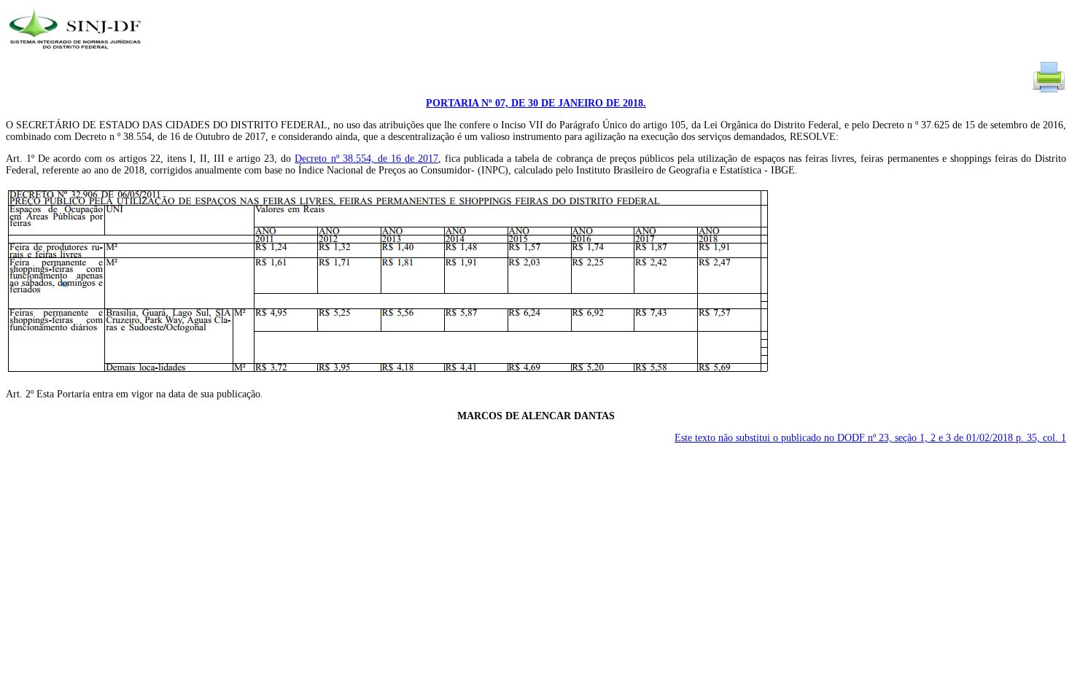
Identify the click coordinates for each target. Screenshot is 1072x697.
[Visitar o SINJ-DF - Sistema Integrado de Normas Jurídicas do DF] (77, 53)
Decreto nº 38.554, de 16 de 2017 (366, 158)
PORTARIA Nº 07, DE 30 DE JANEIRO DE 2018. (536, 103)
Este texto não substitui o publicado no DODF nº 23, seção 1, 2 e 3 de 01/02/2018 (870, 437)
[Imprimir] (1048, 91)
